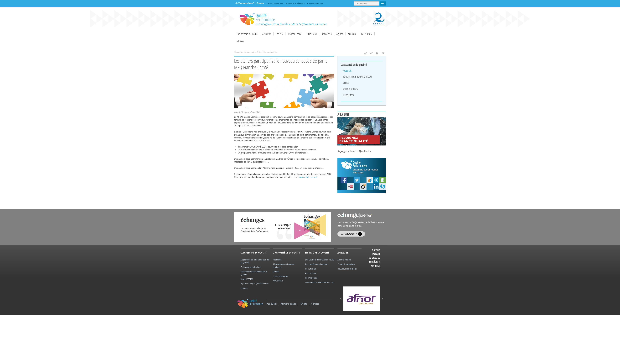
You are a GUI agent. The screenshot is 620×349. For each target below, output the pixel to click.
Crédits (303, 304)
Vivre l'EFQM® (247, 279)
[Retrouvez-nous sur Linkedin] (376, 186)
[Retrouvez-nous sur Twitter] (357, 180)
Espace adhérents (296, 3)
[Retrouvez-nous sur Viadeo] (363, 186)
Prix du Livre (310, 273)
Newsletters (348, 95)
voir (304, 227)
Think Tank (312, 34)
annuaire (342, 252)
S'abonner (349, 234)
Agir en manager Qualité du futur (255, 284)
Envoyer (383, 53)
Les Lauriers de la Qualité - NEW (319, 260)
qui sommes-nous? (244, 3)
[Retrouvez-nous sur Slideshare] (370, 180)
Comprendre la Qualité (247, 34)
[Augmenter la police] (365, 53)
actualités (272, 52)
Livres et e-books (350, 88)
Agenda (339, 34)
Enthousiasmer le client (251, 267)
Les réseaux (366, 34)
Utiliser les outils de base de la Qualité (254, 273)
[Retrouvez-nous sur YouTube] (344, 180)
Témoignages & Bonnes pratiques (357, 76)
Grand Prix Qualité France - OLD (319, 282)
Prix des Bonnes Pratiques (316, 264)
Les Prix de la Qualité (317, 252)
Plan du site (271, 304)
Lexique (376, 254)
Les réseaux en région (374, 260)
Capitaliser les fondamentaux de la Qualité (255, 261)
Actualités (266, 34)
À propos (315, 304)
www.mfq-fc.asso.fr (308, 177)
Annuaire (352, 34)
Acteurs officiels (344, 260)
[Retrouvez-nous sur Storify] (382, 186)
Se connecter (276, 3)
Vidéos (346, 83)
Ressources (327, 34)
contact (260, 3)
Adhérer (240, 41)
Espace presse (316, 3)
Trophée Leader (295, 34)
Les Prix (279, 34)
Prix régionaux (311, 278)
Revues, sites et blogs (347, 269)
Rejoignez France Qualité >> (354, 151)
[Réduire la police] (371, 53)
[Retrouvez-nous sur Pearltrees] (376, 180)
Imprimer (377, 53)
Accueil (250, 52)
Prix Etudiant (310, 269)
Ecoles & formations (346, 264)
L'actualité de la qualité (354, 65)
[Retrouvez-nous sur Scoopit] (382, 180)
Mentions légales (288, 304)
